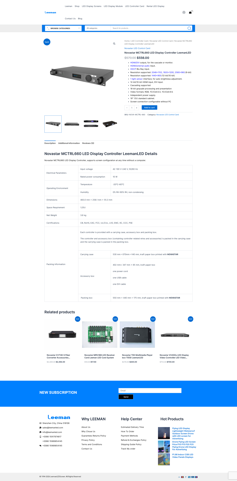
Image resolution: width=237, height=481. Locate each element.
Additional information (69, 143)
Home (127, 41)
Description (50, 143)
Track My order (128, 448)
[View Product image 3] (91, 124)
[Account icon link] (183, 12)
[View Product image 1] (53, 124)
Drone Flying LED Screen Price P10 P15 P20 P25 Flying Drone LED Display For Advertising (184, 446)
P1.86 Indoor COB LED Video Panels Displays (182, 455)
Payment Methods (129, 435)
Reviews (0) (88, 143)
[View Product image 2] (72, 124)
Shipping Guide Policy (131, 444)
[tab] (50, 143)
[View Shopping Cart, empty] (190, 12)
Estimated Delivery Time (132, 427)
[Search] (189, 28)
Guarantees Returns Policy (93, 435)
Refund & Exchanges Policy (133, 440)
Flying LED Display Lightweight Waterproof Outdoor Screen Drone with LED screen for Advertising (183, 433)
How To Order (127, 431)
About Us (85, 427)
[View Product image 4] (109, 124)
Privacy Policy (88, 440)
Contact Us (86, 448)
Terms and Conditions (91, 444)
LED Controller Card (139, 41)
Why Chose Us (88, 431)
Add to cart (149, 107)
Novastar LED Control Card (161, 41)
